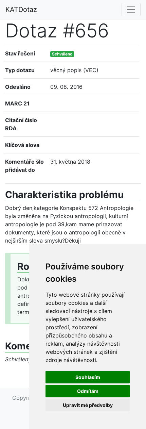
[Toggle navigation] (131, 9)
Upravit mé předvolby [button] (88, 405)
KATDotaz (21, 9)
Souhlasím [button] (87, 377)
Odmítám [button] (87, 391)
